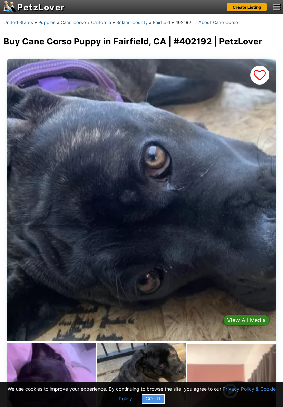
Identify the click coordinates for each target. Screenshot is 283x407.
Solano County (132, 22)
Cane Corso (73, 22)
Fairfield (161, 22)
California (101, 22)
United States (18, 22)
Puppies (47, 22)
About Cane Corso (218, 22)
